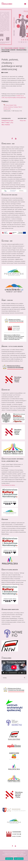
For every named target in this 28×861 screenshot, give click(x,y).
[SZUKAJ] (24, 678)
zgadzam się (9, 858)
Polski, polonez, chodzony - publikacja (14, 48)
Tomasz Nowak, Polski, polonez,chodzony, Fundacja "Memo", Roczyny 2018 (13, 107)
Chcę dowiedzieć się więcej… (9, 485)
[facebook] (12, 138)
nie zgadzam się (19, 858)
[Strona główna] (2, 48)
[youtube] (15, 138)
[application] (14, 667)
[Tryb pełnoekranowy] (24, 673)
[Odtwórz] (3, 673)
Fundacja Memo (7, 4)
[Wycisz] (22, 673)
